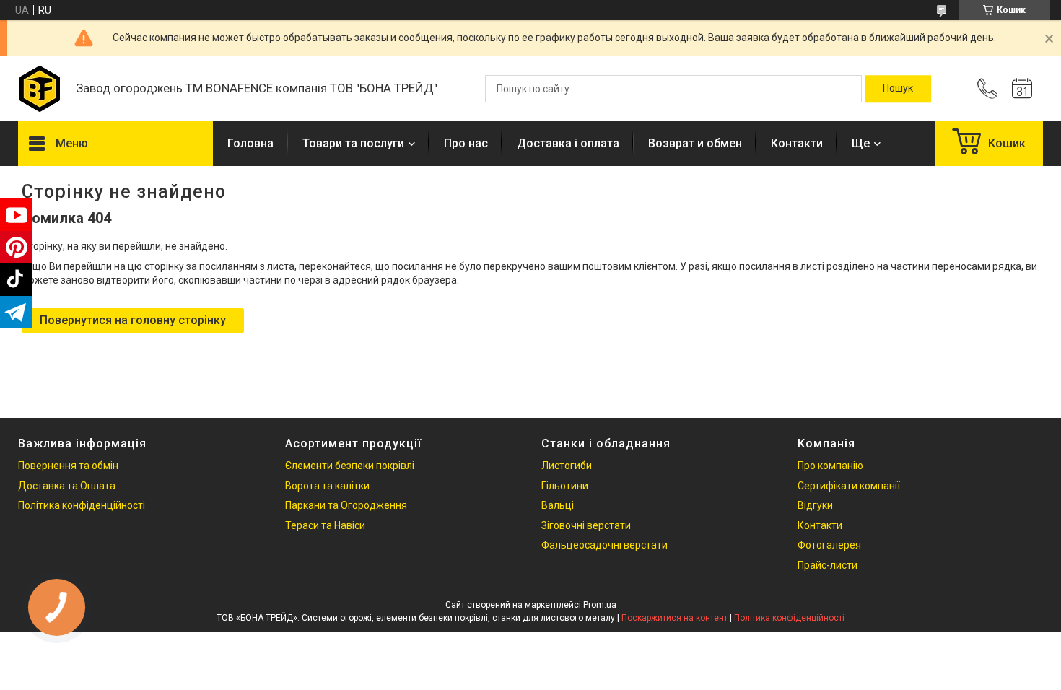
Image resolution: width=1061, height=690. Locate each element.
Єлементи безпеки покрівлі (349, 465)
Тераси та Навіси (325, 525)
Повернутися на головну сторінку (133, 320)
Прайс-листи (827, 565)
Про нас (466, 143)
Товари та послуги (353, 143)
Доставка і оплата (568, 143)
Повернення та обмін (68, 465)
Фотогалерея (829, 545)
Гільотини (564, 486)
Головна (250, 143)
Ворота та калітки (327, 486)
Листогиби (566, 465)
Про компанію (830, 465)
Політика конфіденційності (81, 505)
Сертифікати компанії (849, 486)
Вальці (557, 505)
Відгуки (815, 505)
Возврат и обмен (695, 143)
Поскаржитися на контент (674, 618)
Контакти (797, 143)
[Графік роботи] (1022, 88)
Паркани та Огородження (346, 505)
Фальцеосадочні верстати (604, 545)
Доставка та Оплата (66, 486)
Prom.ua (599, 605)
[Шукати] (898, 88)
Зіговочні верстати (586, 525)
